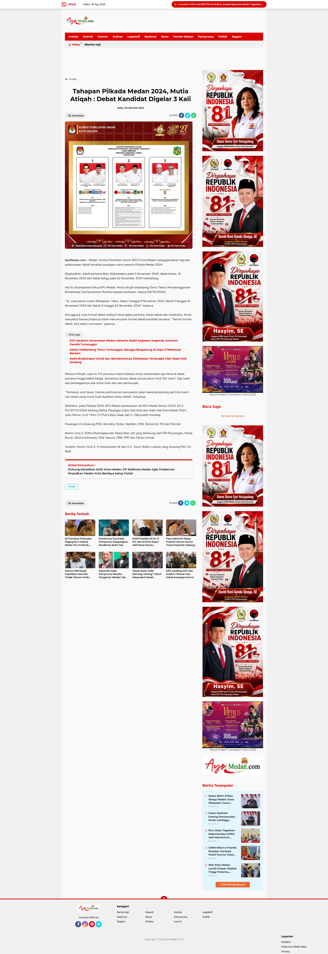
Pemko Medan (183, 36)
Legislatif (133, 36)
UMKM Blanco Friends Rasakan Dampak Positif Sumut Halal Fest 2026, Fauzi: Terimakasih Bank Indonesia (222, 851)
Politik (222, 36)
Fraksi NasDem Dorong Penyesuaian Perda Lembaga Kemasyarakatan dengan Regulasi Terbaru (221, 817)
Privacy (285, 951)
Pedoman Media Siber (294, 946)
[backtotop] (164, 899)
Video (76, 44)
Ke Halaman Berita (232, 416)
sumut (177, 921)
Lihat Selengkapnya (232, 884)
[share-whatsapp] (193, 115)
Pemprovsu (206, 36)
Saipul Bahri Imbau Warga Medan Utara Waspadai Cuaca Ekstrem (221, 799)
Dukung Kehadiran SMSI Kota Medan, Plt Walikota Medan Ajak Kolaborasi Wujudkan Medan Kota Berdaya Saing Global (121, 471)
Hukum (103, 36)
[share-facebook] (181, 115)
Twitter (100, 929)
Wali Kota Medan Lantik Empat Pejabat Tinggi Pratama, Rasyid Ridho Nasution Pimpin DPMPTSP (223, 868)
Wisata (149, 921)
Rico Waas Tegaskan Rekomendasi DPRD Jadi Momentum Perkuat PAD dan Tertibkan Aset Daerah (222, 834)
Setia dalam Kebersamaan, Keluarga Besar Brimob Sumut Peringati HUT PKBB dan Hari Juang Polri (220, 4)
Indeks (73, 36)
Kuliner (118, 36)
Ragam (237, 36)
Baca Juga (211, 407)
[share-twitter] (187, 115)
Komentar (78, 115)
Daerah (88, 36)
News (165, 36)
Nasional (150, 36)
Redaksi (285, 942)
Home (72, 4)
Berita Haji (93, 44)
